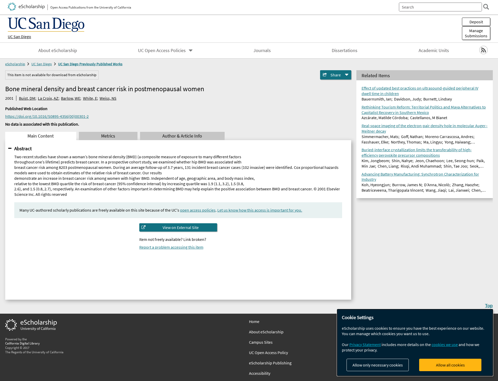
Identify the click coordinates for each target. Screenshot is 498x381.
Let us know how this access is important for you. (259, 210)
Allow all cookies (450, 365)
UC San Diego (19, 36)
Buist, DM (27, 98)
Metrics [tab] (108, 136)
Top (489, 305)
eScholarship (15, 64)
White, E (90, 98)
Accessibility (259, 373)
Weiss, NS (108, 98)
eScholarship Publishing (270, 362)
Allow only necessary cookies (377, 365)
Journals (262, 50)
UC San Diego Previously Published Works (90, 64)
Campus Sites (261, 342)
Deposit (476, 21)
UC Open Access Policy (268, 352)
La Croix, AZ (48, 98)
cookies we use (445, 344)
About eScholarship (57, 50)
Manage (476, 33)
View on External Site (181, 227)
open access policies (198, 210)
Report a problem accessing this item (171, 247)
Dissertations (344, 50)
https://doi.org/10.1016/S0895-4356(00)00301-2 (47, 116)
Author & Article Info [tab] (182, 136)
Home (254, 321)
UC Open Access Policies (162, 50)
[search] (486, 7)
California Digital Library (22, 343)
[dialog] (415, 342)
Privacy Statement (365, 344)
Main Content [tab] (40, 136)
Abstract (23, 148)
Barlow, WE (70, 98)
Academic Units (434, 50)
